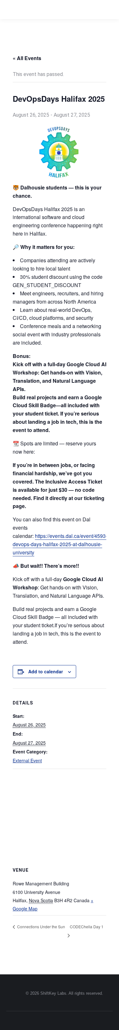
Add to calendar (45, 671)
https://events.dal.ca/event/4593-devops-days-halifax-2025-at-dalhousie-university (60, 544)
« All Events (27, 58)
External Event (27, 760)
